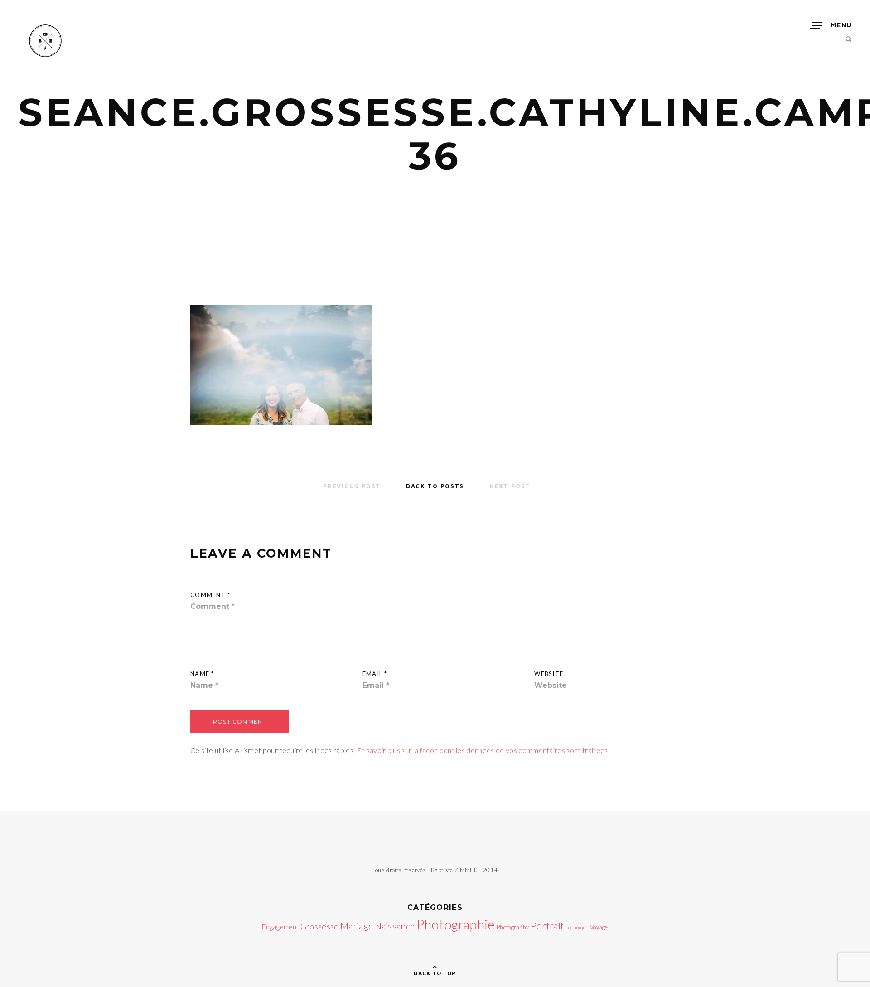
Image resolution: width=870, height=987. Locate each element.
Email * (374, 673)
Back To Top (435, 973)
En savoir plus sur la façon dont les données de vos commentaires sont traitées (482, 750)
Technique (577, 927)
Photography (513, 927)
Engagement (280, 927)
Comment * (210, 594)
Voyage (599, 927)
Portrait (547, 926)
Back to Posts (435, 486)
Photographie (455, 924)
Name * (202, 673)
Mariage (356, 925)
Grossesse (319, 926)
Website (548, 673)
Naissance (395, 925)
